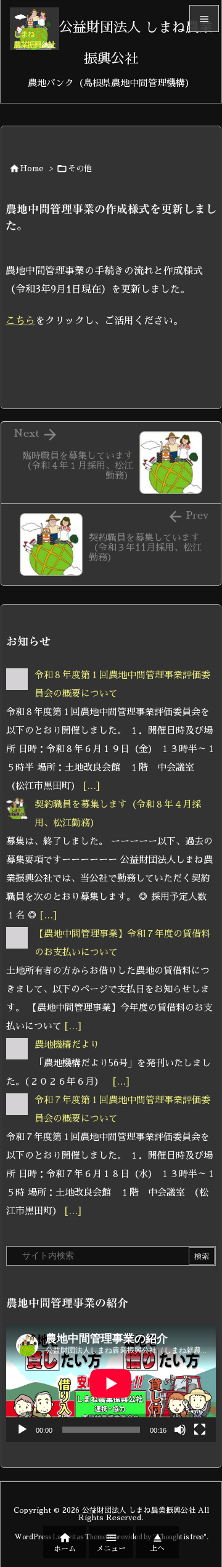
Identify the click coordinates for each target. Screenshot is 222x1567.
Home (32, 168)
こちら (20, 321)
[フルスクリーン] (200, 1429)
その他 (80, 168)
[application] (111, 1383)
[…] (91, 785)
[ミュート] (180, 1429)
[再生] (22, 1429)
